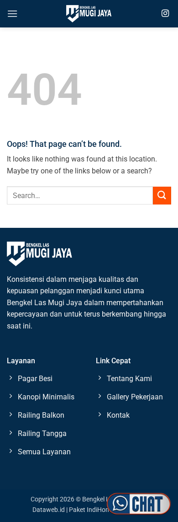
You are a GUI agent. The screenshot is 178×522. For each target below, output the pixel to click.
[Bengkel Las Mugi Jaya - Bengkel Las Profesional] (89, 13)
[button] (12, 13)
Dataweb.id (48, 510)
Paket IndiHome (91, 510)
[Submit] (162, 195)
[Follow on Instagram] (165, 14)
